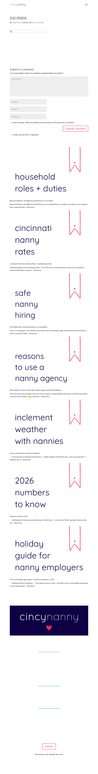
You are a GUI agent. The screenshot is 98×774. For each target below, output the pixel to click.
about (49, 648)
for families (49, 682)
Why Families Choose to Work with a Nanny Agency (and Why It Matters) (35, 390)
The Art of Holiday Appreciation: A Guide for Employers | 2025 (32, 579)
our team (49, 658)
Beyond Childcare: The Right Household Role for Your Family (31, 201)
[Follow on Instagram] (51, 761)
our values (49, 661)
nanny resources (49, 721)
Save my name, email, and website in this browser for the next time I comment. (43, 122)
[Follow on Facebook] (47, 761)
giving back (49, 664)
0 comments (39, 22)
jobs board (49, 715)
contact (49, 746)
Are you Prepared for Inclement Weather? (25, 453)
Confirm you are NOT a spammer (25, 135)
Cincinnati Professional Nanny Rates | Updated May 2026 (30, 264)
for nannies (49, 704)
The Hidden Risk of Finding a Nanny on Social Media (28, 327)
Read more (31, 207)
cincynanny (16, 22)
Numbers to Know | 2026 (19, 516)
